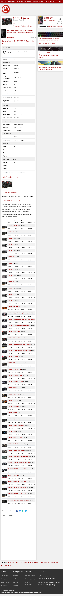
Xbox (37, 562)
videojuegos (58, 26)
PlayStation (45, 562)
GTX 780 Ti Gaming (21, 18)
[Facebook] (51, 1)
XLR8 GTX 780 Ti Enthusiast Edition (18, 494)
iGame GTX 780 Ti (13, 475)
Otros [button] (46, 1)
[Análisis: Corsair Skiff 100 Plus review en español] (40, 20)
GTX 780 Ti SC (12, 419)
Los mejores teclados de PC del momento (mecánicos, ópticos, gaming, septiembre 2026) (49, 41)
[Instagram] (54, 1)
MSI (14, 23)
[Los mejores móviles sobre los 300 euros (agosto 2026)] (50, 63)
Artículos (16, 579)
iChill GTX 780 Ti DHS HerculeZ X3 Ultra (19, 462)
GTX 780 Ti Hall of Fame (14, 369)
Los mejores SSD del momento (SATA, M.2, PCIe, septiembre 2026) (49, 55)
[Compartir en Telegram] (26, 510)
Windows (55, 562)
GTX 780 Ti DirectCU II (14, 331)
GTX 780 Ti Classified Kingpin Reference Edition (21, 319)
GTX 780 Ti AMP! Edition (14, 306)
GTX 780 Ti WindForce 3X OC (16, 450)
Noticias (15, 575)
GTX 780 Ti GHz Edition (14, 363)
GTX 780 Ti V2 (12, 431)
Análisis (15, 585)
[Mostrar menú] (2, 1)
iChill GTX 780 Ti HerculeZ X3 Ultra (17, 469)
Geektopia (11, 2)
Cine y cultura (5, 582)
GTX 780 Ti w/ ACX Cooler (15, 437)
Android (12, 562)
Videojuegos (28, 1)
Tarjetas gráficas (26, 26)
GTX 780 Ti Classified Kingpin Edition (18, 313)
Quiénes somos (30, 575)
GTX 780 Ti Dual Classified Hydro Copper (19, 344)
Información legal (30, 579)
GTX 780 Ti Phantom (13, 406)
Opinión (15, 582)
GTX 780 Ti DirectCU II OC (15, 338)
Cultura (35, 1)
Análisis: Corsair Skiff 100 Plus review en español (49, 18)
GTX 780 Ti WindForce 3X (15, 444)
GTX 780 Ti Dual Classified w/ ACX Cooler (19, 350)
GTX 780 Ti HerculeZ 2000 (15, 381)
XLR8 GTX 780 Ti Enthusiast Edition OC (19, 500)
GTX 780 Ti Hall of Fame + (15, 375)
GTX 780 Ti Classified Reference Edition (19, 325)
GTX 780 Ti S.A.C (12, 412)
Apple (31, 562)
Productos (16, 26)
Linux (11, 566)
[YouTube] (57, 1)
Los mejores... (11, 37)
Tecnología (19, 1)
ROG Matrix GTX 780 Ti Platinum (17, 481)
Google (24, 562)
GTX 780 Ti (11, 232)
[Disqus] (18, 539)
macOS (4, 566)
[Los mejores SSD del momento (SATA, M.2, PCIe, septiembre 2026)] (50, 48)
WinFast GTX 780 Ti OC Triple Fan (17, 487)
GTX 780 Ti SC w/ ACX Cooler (16, 425)
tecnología (51, 26)
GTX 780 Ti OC (12, 400)
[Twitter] (60, 1)
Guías (41, 1)
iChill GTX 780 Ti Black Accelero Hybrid (19, 456)
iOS (18, 562)
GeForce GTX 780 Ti (13, 225)
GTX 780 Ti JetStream (14, 387)
